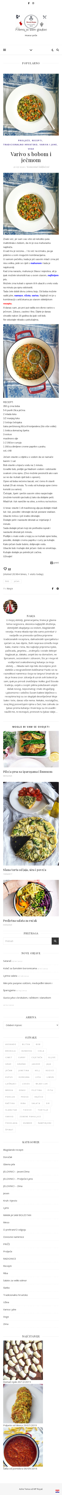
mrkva (9, 1090)
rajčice (39, 1097)
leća (38, 1077)
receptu (7, 303)
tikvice (27, 1110)
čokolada (11, 1123)
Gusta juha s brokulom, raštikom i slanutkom (27, 997)
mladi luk (42, 1084)
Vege (31, 149)
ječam (16, 581)
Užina (6, 1302)
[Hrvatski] (57, 1491)
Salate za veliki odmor (15, 1280)
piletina (37, 1090)
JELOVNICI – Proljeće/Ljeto (18, 1178)
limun (50, 1077)
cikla (41, 1051)
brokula (10, 1051)
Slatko (6, 1287)
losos (26, 1084)
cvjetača (36, 1057)
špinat (9, 1129)
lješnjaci (10, 1084)
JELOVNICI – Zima (12, 1186)
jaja (48, 1064)
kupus (9, 1077)
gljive (52, 1057)
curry (22, 1057)
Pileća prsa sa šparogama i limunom (27, 772)
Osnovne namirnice (13, 1236)
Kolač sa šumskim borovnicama (20, 968)
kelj (37, 1070)
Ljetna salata (10, 975)
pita (50, 1090)
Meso (6, 1222)
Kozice (50, 1070)
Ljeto (6, 1207)
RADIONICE (9, 1258)
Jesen (6, 1193)
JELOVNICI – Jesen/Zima (16, 1171)
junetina (23, 1070)
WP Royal (37, 1489)
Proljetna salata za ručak (20, 921)
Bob (7, 581)
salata (36, 1103)
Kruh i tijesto (10, 1200)
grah (8, 1064)
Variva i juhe (48, 144)
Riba (5, 1273)
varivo (9, 1116)
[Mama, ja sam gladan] (31, 23)
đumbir (27, 1123)
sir (48, 1103)
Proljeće (24, 140)
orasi (22, 1090)
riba (23, 1103)
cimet (8, 1057)
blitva (26, 1044)
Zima (5, 1324)
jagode (36, 1064)
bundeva (27, 1051)
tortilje (43, 1110)
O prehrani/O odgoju (14, 1229)
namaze (18, 295)
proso (25, 1097)
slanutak (11, 1110)
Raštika (10, 1103)
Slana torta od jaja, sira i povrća (24, 870)
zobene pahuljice (30, 1116)
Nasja (10, 588)
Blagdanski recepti (13, 1149)
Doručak (7, 1157)
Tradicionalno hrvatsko (20, 144)
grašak (21, 1064)
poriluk (10, 1097)
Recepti (37, 140)
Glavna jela (9, 1164)
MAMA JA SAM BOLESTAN (17, 1215)
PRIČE (6, 1244)
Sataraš (7, 960)
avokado (10, 1044)
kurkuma (24, 1077)
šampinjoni (45, 1123)
